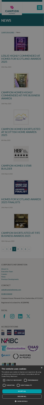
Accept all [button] (22, 391)
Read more (14, 376)
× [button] (41, 368)
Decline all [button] (22, 396)
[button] (21, 401)
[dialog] (22, 385)
